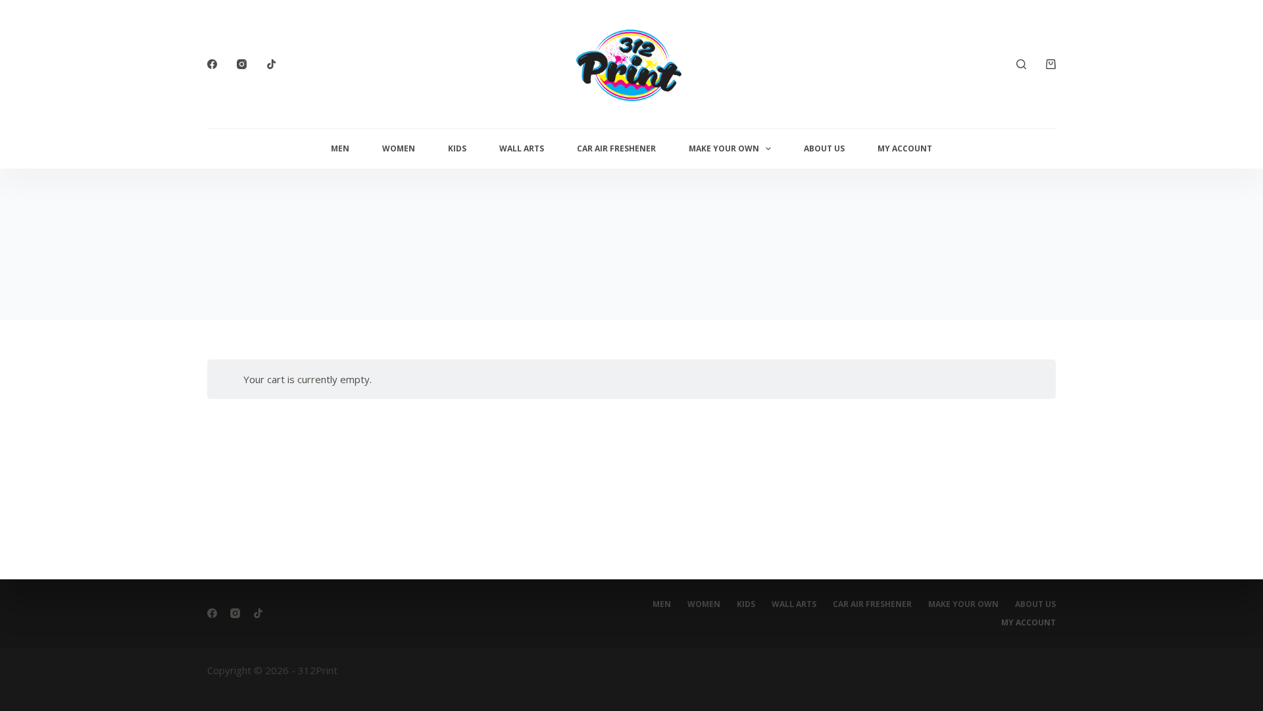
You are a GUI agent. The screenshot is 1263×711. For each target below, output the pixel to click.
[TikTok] (271, 64)
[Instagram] (242, 64)
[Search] (1021, 64)
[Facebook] (212, 64)
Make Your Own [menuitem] (724, 148)
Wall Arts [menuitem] (521, 148)
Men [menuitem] (340, 148)
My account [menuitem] (905, 148)
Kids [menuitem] (457, 148)
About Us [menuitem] (824, 148)
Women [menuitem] (398, 148)
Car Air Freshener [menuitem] (616, 148)
